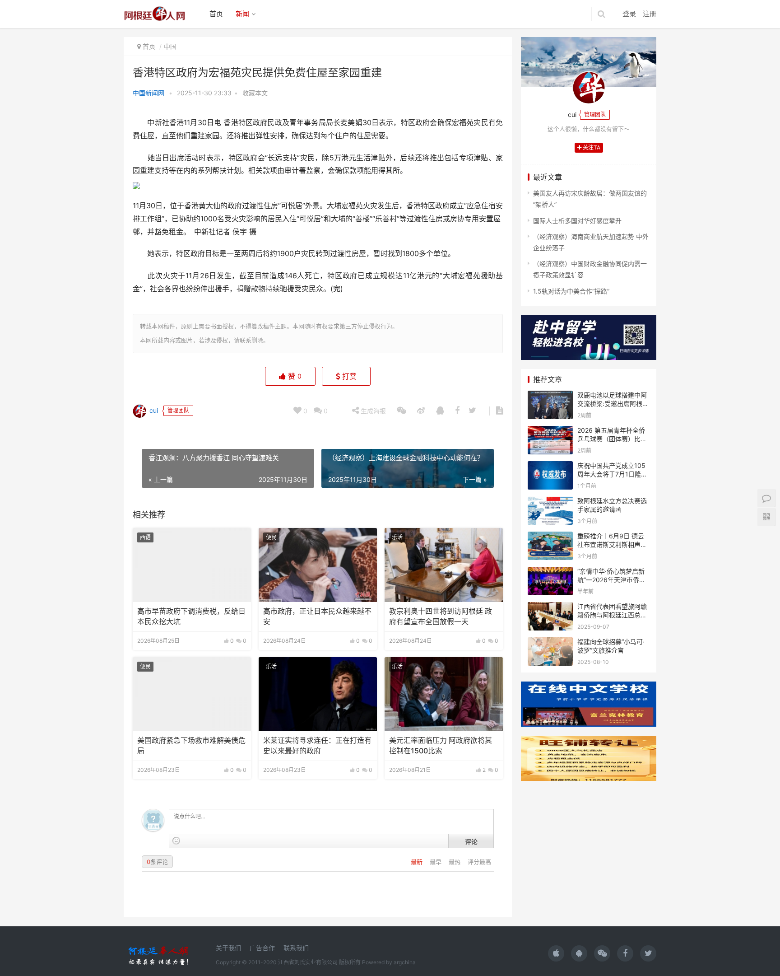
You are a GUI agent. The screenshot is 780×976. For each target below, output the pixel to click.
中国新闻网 (148, 93)
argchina (405, 962)
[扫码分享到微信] (401, 411)
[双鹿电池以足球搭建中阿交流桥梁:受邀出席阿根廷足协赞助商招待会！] (550, 396)
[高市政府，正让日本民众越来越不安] (318, 565)
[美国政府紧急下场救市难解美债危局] (192, 694)
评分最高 (479, 861)
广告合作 (262, 948)
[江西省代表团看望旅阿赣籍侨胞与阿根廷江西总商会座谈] (550, 608)
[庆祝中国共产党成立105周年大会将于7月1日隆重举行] (550, 467)
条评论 (157, 861)
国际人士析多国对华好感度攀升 (577, 220)
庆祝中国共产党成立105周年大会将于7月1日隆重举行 (612, 474)
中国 (170, 46)
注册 (649, 13)
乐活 (397, 537)
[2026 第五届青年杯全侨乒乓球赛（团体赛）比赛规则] (550, 431)
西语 (145, 537)
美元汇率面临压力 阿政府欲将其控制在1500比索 (440, 745)
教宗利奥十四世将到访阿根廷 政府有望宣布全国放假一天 (440, 616)
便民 (271, 537)
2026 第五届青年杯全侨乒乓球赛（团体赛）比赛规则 (612, 439)
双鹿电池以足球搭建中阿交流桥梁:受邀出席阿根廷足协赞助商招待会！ (613, 403)
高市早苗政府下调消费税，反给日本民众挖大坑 (191, 616)
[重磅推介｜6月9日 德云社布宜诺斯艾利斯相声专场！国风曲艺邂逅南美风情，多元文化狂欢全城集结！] (550, 537)
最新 (417, 861)
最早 (436, 861)
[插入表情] (176, 840)
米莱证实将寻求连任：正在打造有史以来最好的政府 (317, 745)
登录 (629, 13)
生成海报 (372, 411)
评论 (471, 841)
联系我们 (296, 948)
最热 (455, 861)
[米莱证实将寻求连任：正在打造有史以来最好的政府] (318, 694)
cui (153, 410)
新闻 (242, 13)
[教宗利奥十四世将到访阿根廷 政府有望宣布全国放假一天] (444, 565)
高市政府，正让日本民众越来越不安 (317, 616)
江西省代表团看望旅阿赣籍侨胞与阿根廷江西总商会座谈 (612, 615)
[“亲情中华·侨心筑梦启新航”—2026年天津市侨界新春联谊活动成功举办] (550, 572)
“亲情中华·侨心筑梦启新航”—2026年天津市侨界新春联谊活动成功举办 (611, 580)
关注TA (590, 147)
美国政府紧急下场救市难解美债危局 (191, 745)
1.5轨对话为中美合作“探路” (571, 291)
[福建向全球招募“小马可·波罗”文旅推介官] (550, 643)
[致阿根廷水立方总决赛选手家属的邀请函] (550, 502)
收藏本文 (255, 93)
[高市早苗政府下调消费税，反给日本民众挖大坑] (192, 565)
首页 (216, 13)
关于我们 (228, 948)
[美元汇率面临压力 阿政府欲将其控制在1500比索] (444, 694)
